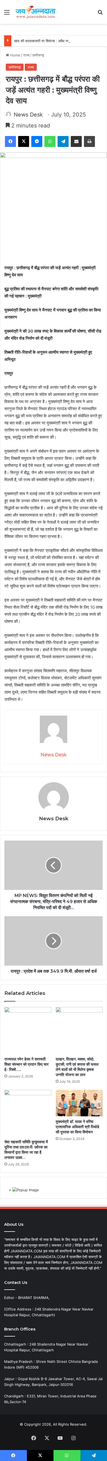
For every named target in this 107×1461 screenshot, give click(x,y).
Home (14, 55)
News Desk (28, 114)
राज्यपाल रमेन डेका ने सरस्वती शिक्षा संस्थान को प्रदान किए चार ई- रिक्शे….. (26, 1064)
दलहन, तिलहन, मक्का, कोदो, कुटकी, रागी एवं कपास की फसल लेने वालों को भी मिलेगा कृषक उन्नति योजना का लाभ (77, 1067)
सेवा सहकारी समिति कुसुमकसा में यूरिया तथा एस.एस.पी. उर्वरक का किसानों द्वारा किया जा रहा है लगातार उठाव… (26, 1149)
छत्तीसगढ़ (38, 55)
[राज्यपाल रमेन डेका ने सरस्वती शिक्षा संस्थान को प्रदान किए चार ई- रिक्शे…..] (27, 1030)
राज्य (26, 55)
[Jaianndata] (36, 12)
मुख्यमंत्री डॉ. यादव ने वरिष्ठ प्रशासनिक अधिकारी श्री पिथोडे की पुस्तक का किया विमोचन (77, 1126)
